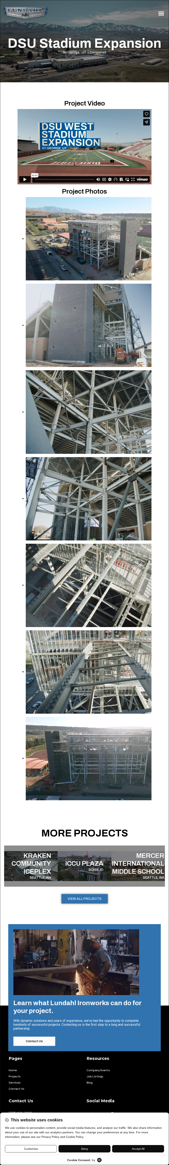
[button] (161, 13)
